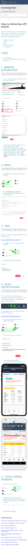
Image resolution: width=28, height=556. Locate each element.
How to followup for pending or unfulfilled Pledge (14, 539)
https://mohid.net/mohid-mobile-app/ (11, 316)
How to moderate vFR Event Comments (11, 537)
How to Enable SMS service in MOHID (10, 240)
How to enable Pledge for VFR (8, 528)
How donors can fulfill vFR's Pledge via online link (14, 520)
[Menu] (25, 2)
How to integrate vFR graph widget (10, 544)
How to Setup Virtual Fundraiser (9, 542)
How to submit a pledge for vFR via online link (13, 523)
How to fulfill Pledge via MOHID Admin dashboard (11, 534)
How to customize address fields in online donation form (12, 531)
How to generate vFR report (8, 525)
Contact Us (13, 511)
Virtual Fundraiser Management (9, 10)
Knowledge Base (8, 7)
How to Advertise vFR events (8, 11)
